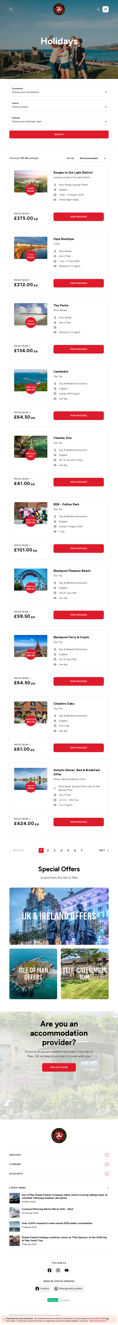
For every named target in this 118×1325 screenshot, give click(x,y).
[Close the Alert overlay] (107, 1319)
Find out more (59, 1067)
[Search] (24, 9)
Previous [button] (18, 850)
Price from (21, 214)
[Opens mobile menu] (105, 9)
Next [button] (102, 850)
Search (59, 134)
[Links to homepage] (59, 9)
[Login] (98, 9)
